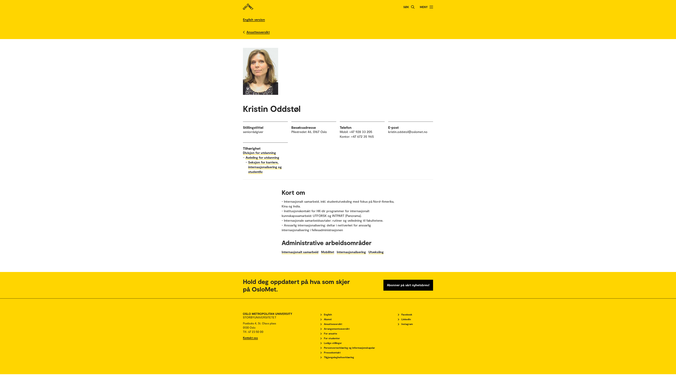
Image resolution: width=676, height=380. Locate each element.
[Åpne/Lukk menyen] (431, 7)
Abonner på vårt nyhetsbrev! (408, 285)
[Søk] (413, 7)
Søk (406, 7)
